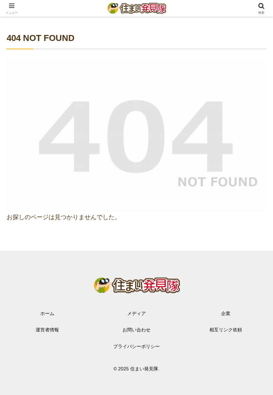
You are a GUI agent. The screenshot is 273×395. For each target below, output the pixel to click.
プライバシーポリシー (136, 346)
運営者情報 (47, 329)
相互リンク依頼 (225, 329)
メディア (136, 313)
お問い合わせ (136, 329)
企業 (225, 313)
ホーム (47, 313)
